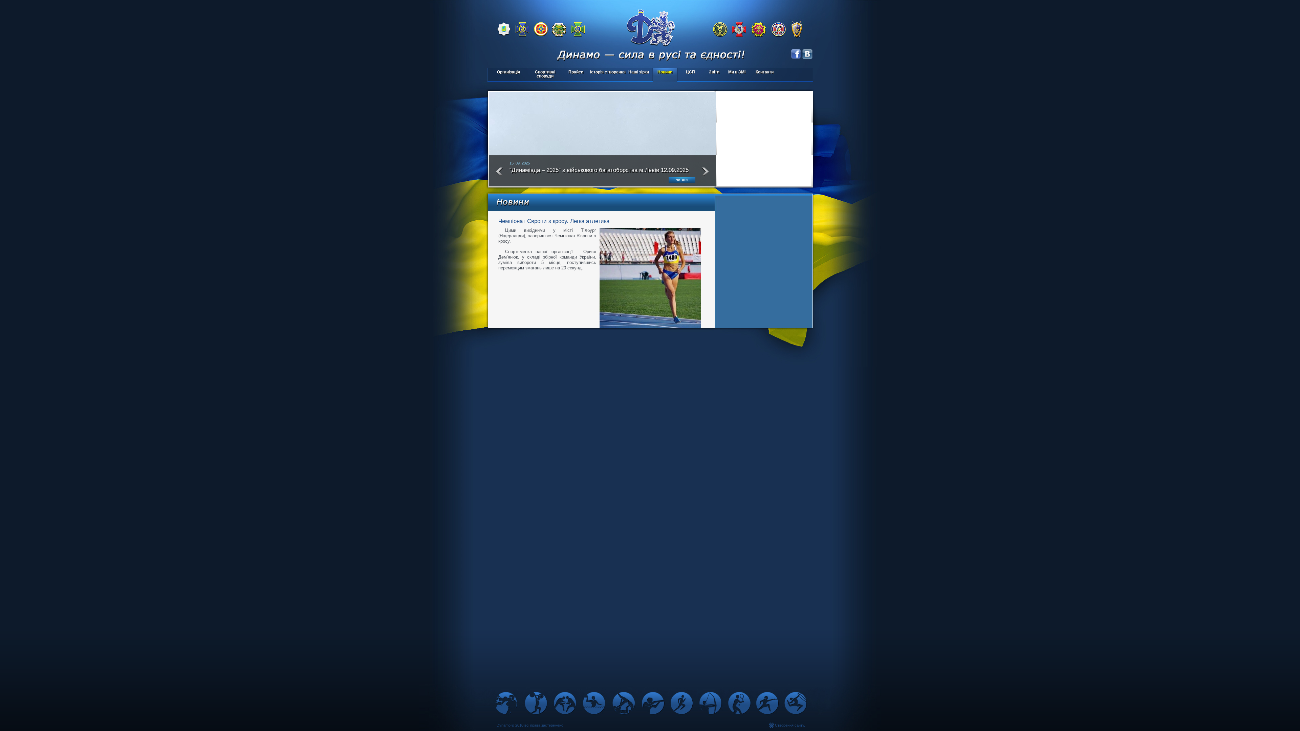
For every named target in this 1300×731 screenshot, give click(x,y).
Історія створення (608, 72)
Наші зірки (637, 72)
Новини (664, 72)
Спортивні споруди (545, 74)
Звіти (714, 72)
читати (682, 179)
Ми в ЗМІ (736, 72)
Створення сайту (789, 725)
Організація (508, 72)
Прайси (575, 72)
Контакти (765, 72)
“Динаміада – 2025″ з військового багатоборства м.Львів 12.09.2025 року (599, 173)
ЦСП (686, 72)
